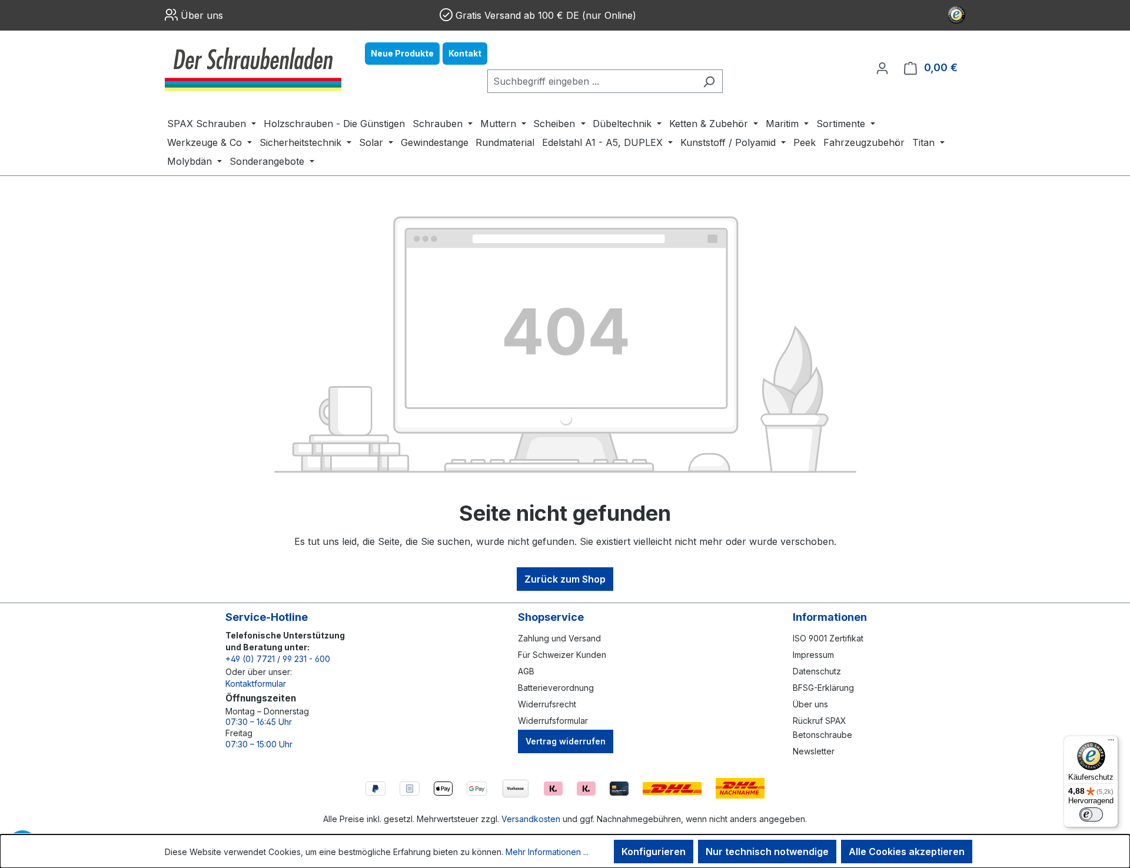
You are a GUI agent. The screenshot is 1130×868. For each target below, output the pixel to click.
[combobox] (591, 81)
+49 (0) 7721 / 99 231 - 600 (277, 659)
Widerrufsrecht (547, 704)
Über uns (202, 15)
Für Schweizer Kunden (562, 655)
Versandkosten (530, 819)
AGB (526, 671)
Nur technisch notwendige (767, 851)
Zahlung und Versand (559, 638)
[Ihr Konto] (882, 67)
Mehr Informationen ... (547, 852)
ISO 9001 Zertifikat (828, 638)
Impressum (813, 655)
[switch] (1091, 814)
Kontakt (464, 53)
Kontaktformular (255, 684)
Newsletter (814, 751)
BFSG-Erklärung (823, 688)
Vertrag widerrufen (566, 741)
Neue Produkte (402, 53)
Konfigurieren (654, 851)
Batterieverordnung (556, 688)
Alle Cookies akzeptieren (907, 851)
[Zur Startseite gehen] (253, 67)
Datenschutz (817, 671)
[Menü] (1111, 743)
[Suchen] (709, 81)
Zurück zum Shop (565, 579)
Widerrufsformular (553, 721)
